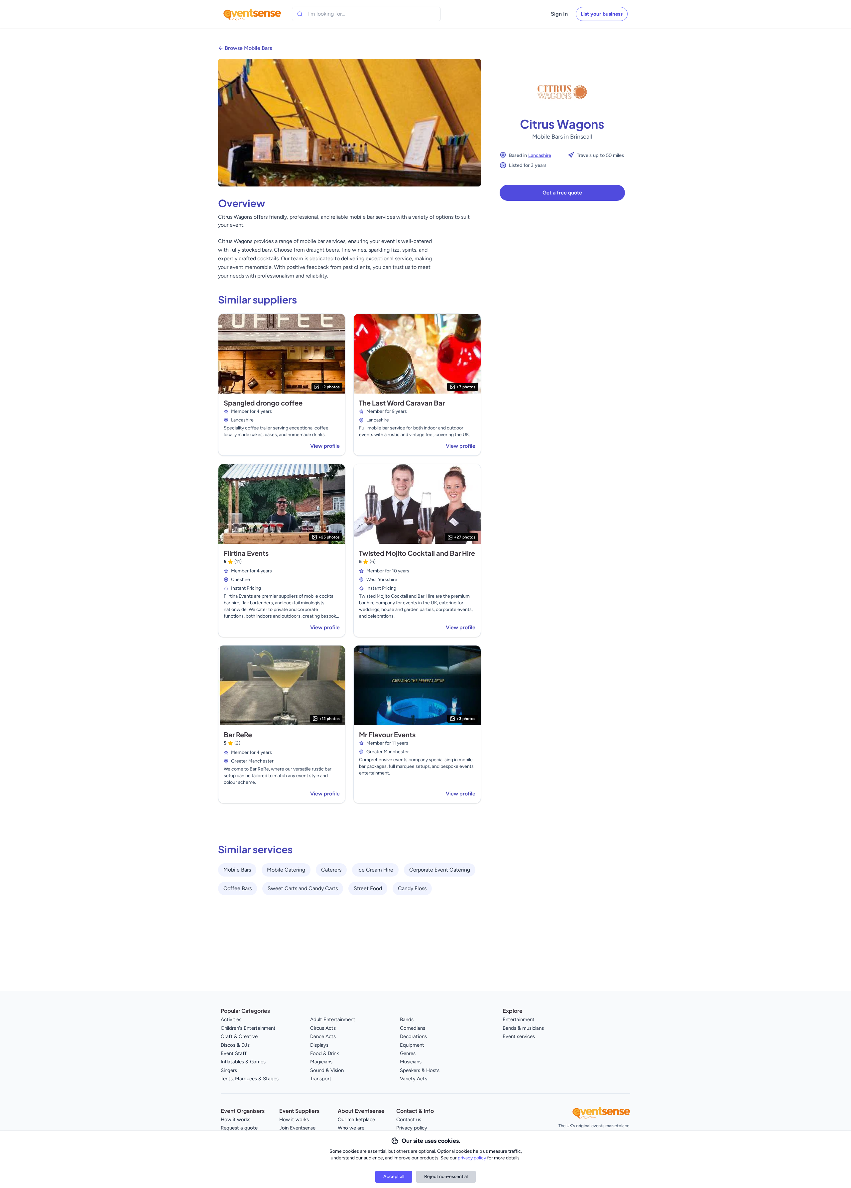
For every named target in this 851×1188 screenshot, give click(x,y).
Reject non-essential (446, 1176)
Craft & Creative (239, 1036)
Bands (407, 1019)
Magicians (321, 1062)
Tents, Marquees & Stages (250, 1079)
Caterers (331, 870)
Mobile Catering (286, 870)
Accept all (393, 1176)
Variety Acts (413, 1079)
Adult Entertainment (332, 1019)
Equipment (412, 1045)
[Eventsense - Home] (252, 14)
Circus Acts (323, 1028)
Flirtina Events (246, 553)
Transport (320, 1079)
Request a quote (239, 1128)
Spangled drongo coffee (263, 403)
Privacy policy (411, 1128)
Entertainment (519, 1019)
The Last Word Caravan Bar (402, 403)
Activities (231, 1019)
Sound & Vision (327, 1070)
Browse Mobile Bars (248, 48)
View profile (325, 446)
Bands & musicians (523, 1028)
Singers (229, 1070)
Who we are (351, 1128)
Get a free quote (562, 192)
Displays (319, 1045)
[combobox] (338, 14)
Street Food (368, 888)
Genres (408, 1053)
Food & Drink (324, 1053)
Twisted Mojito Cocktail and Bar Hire (417, 553)
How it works (235, 1120)
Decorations (413, 1036)
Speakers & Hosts (419, 1070)
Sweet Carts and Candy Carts (303, 888)
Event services (519, 1036)
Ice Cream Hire (375, 870)
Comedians (412, 1028)
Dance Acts (323, 1036)
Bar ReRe (238, 734)
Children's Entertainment (248, 1028)
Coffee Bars (237, 888)
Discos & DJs (235, 1045)
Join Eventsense (297, 1128)
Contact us (408, 1120)
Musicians (411, 1062)
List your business (602, 14)
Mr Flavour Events (387, 734)
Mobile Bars (237, 870)
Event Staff (234, 1053)
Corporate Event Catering (439, 870)
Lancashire (539, 155)
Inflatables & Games (243, 1062)
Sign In (559, 14)
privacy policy (472, 1158)
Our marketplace (356, 1120)
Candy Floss (412, 888)
